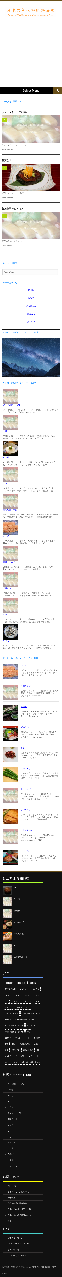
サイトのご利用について (18, 1192)
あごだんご (31, 306)
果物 (6, 1044)
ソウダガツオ (26, 1001)
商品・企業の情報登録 (17, 1203)
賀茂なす (6, 160)
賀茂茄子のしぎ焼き (12, 208)
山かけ (6, 457)
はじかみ (25, 851)
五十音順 (11, 1197)
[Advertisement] (31, 50)
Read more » (7, 149)
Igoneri (32, 983)
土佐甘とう (26, 768)
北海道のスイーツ (11, 1013)
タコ (37, 1001)
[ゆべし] (7, 890)
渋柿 (6, 1050)
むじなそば (26, 789)
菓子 (30, 1056)
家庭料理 (8, 1019)
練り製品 (8, 1056)
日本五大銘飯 (27, 830)
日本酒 (27, 1038)
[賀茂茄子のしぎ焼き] (31, 225)
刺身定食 (11, 1142)
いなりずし (24, 989)
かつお (17, 995)
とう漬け (18, 899)
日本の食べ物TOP (15, 1238)
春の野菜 (37, 1038)
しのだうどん (27, 810)
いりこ (6, 641)
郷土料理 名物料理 (16, 878)
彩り (28, 1032)
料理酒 (17, 1038)
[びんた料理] (7, 936)
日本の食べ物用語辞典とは (19, 1215)
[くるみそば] (7, 924)
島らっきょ (31, 1025)
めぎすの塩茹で (21, 957)
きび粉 (10, 1148)
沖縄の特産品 (25, 1044)
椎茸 (13, 1044)
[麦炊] (7, 948)
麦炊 (16, 945)
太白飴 (31, 290)
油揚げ (36, 1044)
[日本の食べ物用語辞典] (30, 12)
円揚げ (10, 1154)
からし (27, 995)
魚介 (15, 1062)
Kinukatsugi (10, 989)
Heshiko (21, 983)
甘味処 (6, 431)
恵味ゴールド (9, 562)
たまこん (31, 314)
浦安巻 (17, 910)
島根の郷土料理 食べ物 (14, 1032)
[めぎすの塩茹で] (7, 959)
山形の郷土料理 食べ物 (24, 1019)
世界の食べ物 (13, 1250)
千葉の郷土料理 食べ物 (31, 1013)
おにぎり (8, 995)
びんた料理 (19, 934)
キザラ (6, 483)
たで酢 (24, 706)
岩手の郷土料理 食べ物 (14, 1025)
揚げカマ (8, 1038)
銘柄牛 (7, 1062)
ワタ (5, 614)
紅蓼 (23, 748)
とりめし (37, 995)
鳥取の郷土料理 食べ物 (30, 1062)
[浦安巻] (7, 913)
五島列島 (18, 1007)
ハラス (6, 536)
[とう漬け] (7, 901)
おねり (31, 298)
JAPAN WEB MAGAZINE (19, 1244)
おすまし (11, 1160)
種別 (9, 1221)
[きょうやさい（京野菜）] (31, 129)
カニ (6, 1001)
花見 (23, 1056)
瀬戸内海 (15, 1050)
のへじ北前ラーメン (12, 405)
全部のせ (7, 588)
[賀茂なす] (31, 177)
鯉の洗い (25, 727)
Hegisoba (9, 983)
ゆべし (17, 887)
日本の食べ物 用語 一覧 (19, 1209)
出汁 (28, 1007)
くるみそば (19, 922)
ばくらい (31, 322)
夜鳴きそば (26, 686)
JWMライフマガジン (17, 1255)
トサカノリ (12, 1166)
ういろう (35, 989)
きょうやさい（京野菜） (15, 112)
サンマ (14, 1001)
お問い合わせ (13, 1186)
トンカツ (8, 1007)
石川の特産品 (28, 1050)
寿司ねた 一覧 (10, 510)
